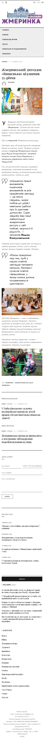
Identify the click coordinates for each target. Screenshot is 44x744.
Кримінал (6, 651)
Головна (5, 30)
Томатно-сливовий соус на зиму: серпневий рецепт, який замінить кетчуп (22, 611)
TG (34, 2)
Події (4, 678)
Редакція (11, 82)
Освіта (5, 670)
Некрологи (6, 54)
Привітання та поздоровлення (14, 49)
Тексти (5, 44)
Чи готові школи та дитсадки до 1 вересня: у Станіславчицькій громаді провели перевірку (22, 619)
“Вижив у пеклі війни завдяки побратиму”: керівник (21, 527)
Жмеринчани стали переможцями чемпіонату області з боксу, (17, 538)
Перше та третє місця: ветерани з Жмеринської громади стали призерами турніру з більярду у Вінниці (22, 604)
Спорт (4, 693)
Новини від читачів (9, 39)
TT (38, 2)
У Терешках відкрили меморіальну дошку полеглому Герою (20, 562)
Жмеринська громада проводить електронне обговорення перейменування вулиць (22, 439)
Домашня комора (9, 643)
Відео (4, 636)
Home (4, 404)
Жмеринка (9, 383)
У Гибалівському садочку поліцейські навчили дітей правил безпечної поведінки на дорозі (21, 413)
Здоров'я (6, 647)
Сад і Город (7, 690)
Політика (6, 682)
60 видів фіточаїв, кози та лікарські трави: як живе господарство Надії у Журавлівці (21, 591)
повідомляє (12, 140)
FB (42, 2)
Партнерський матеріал (12, 674)
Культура (6, 655)
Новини (5, 35)
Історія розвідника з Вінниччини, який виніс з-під (22, 550)
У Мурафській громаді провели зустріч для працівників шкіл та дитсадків (21, 597)
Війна (4, 640)
